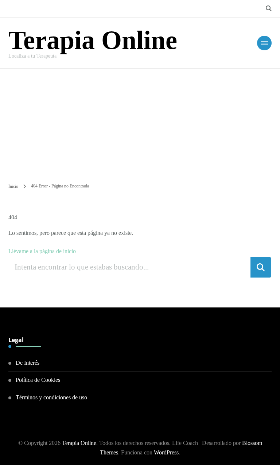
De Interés (27, 363)
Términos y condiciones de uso (51, 397)
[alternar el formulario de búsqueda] (269, 8)
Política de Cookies (38, 380)
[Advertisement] (140, 123)
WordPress (166, 452)
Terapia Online (92, 40)
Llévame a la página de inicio (42, 251)
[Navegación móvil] (264, 43)
